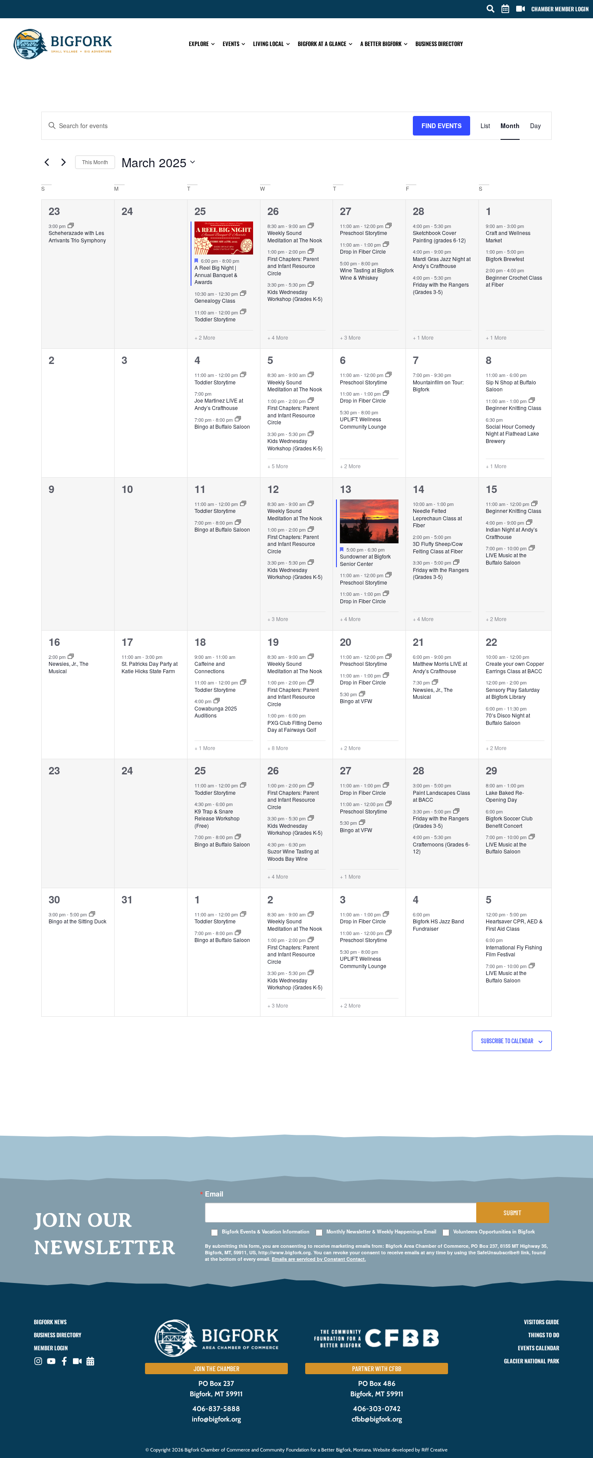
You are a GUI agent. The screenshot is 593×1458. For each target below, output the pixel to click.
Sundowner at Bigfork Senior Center (365, 559)
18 (200, 641)
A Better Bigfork (381, 44)
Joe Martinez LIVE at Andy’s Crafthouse (218, 404)
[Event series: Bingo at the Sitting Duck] (92, 914)
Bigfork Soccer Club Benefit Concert (509, 821)
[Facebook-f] (64, 1361)
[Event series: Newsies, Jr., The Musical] (71, 656)
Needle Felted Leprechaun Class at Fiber (437, 518)
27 (345, 210)
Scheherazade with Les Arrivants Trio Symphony (77, 236)
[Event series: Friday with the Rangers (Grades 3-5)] (456, 562)
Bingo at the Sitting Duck (77, 921)
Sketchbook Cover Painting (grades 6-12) (439, 236)
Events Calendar (538, 1348)
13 (345, 488)
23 (54, 210)
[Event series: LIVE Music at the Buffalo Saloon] (532, 548)
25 (200, 210)
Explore (199, 44)
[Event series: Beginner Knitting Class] (532, 400)
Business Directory (439, 44)
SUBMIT (512, 1212)
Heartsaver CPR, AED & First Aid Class (514, 924)
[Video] (77, 1361)
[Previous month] (46, 162)
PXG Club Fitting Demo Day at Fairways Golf (294, 726)
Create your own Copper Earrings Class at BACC (515, 667)
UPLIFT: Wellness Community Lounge (363, 422)
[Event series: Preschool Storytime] (388, 225)
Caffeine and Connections (209, 667)
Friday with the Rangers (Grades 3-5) (441, 288)
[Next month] (63, 162)
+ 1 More (423, 337)
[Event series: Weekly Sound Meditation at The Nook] (311, 225)
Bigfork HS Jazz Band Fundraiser (438, 924)
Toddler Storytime (215, 319)
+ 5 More (277, 466)
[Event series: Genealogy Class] (243, 293)
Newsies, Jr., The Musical (69, 667)
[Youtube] (51, 1361)
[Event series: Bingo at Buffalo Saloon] (238, 419)
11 (200, 488)
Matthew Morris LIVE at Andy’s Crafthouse (440, 667)
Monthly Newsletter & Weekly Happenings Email (381, 1231)
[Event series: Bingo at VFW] (362, 694)
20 (345, 641)
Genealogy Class (214, 300)
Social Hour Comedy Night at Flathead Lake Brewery (512, 433)
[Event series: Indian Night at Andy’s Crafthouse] (529, 522)
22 (491, 641)
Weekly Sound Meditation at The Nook (294, 236)
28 (418, 210)
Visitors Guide (541, 1322)
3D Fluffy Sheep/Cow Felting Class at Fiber (438, 547)
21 (418, 641)
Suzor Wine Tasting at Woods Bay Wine (293, 854)
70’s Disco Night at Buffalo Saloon (508, 718)
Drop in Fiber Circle (363, 251)
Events (231, 44)
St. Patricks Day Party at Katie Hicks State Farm (150, 667)
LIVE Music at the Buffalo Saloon (506, 558)
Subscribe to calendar (507, 1041)
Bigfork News (50, 1322)
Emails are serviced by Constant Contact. (319, 1259)
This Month (95, 161)
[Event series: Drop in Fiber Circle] (386, 244)
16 (54, 641)
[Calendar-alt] (90, 1361)
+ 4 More (277, 337)
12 (273, 488)
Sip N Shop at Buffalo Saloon (511, 385)
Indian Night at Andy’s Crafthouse (511, 533)
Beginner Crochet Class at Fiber (514, 281)
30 (54, 899)
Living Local (268, 44)
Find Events (441, 125)
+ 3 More (350, 337)
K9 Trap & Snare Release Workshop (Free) (217, 818)
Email (214, 1193)
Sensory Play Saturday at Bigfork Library (513, 693)
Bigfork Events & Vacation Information (266, 1231)
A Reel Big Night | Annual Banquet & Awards (215, 274)
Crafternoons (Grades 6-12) (441, 847)
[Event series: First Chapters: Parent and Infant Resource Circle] (311, 251)
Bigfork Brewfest (505, 258)
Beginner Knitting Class (513, 407)
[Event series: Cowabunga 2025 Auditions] (217, 701)
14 (418, 488)
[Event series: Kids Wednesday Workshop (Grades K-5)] (311, 284)
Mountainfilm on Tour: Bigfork (438, 385)
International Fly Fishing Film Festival (514, 950)
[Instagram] (38, 1361)
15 (491, 488)
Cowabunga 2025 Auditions (215, 711)
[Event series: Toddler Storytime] (243, 311)
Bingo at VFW (356, 700)
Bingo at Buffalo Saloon (222, 426)
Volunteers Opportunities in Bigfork (494, 1231)
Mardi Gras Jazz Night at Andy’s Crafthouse (442, 262)
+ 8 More (277, 747)
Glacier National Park (531, 1361)
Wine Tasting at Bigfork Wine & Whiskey (367, 273)
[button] (490, 9)
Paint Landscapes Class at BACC (441, 796)
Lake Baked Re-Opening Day (505, 796)
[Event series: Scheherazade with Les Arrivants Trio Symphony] (71, 225)
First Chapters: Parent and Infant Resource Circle (293, 266)
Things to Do (543, 1335)
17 (127, 641)
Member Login (51, 1348)
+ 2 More (204, 337)
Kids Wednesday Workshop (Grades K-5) (295, 295)
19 (273, 641)
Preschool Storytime (363, 232)
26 (273, 210)
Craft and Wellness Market (508, 236)
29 (491, 770)
